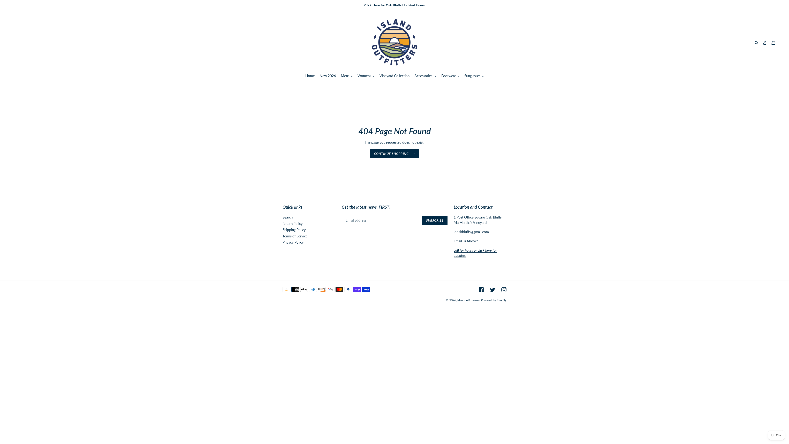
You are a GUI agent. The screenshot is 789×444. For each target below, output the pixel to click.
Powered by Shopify (493, 300)
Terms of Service (295, 236)
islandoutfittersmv (468, 300)
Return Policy (293, 223)
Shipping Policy (294, 230)
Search (288, 217)
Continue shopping (391, 153)
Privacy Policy (293, 242)
